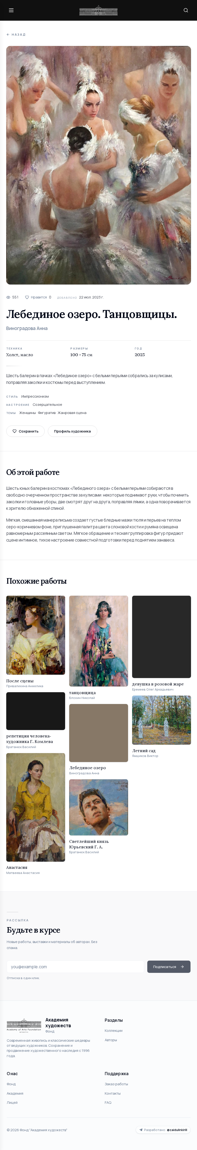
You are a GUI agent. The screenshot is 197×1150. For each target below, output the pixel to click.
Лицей (12, 1102)
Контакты (113, 1093)
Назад (19, 34)
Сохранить (28, 431)
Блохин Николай (82, 698)
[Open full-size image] (98, 165)
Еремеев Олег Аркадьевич (152, 689)
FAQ (108, 1102)
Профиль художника (72, 431)
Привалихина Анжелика (24, 686)
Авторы (111, 1039)
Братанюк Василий (21, 747)
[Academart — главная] (98, 10)
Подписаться (164, 966)
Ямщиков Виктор (145, 756)
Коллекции (114, 1030)
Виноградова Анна (27, 328)
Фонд (11, 1083)
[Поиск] (185, 10)
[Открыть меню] (11, 10)
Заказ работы (116, 1083)
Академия (15, 1093)
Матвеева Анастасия (23, 873)
